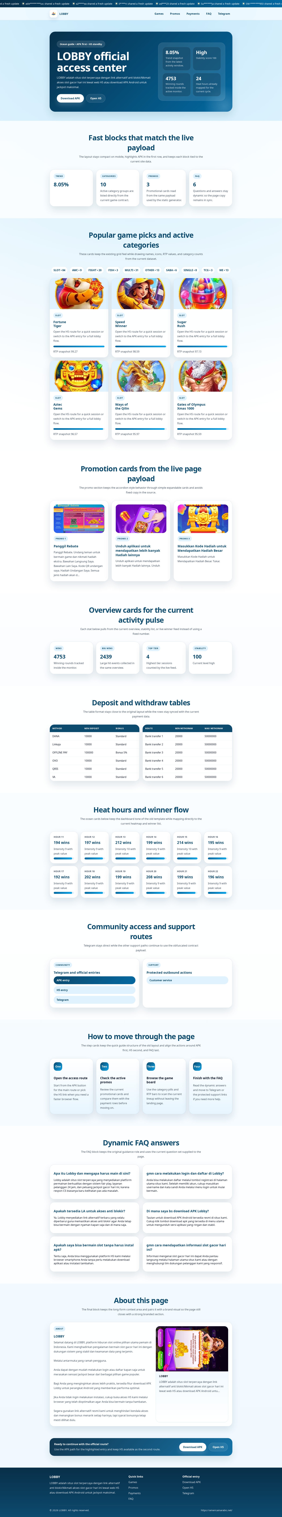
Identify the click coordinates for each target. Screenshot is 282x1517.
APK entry (63, 980)
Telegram (224, 13)
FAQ (209, 13)
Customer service (160, 980)
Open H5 (95, 98)
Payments (193, 13)
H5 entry (62, 990)
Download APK (70, 98)
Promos (175, 13)
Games (159, 13)
